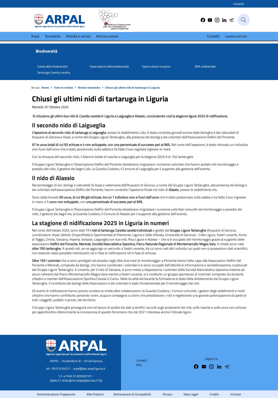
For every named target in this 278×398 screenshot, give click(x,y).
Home (45, 87)
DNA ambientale (205, 66)
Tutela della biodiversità (52, 66)
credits (214, 394)
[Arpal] (59, 19)
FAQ (138, 365)
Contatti (213, 36)
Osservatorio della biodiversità (109, 66)
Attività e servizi (78, 36)
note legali (191, 394)
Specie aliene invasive (156, 66)
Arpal (35, 36)
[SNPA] (111, 19)
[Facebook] (203, 19)
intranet (235, 394)
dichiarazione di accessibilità (132, 394)
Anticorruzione (107, 36)
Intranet (238, 4)
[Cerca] (243, 20)
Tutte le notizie (63, 87)
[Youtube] (210, 19)
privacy (167, 394)
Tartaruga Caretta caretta (53, 72)
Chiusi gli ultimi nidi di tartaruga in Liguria (132, 87)
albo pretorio (95, 394)
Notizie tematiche (89, 87)
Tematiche (53, 36)
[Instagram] (217, 19)
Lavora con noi (236, 36)
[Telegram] (224, 19)
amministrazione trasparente (56, 394)
